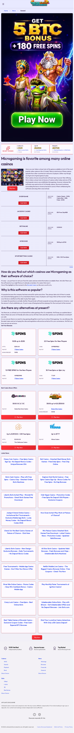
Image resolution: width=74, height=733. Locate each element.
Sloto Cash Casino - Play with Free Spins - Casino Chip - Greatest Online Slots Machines (18, 479)
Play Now (12, 188)
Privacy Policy (69, 727)
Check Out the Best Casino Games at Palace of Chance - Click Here (18, 532)
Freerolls (43, 667)
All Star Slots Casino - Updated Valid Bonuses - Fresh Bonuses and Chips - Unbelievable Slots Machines (55, 551)
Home (6, 11)
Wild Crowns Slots (18, 150)
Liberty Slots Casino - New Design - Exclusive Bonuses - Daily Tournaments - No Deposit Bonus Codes (19, 551)
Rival (5, 670)
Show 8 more (42, 673)
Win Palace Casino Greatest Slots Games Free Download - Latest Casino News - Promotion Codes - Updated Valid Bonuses (55, 534)
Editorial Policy (58, 727)
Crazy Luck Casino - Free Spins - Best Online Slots (18, 603)
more (71, 267)
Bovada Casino (32, 285)
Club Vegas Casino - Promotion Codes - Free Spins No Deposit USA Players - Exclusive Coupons (55, 497)
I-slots (6, 684)
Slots (2, 678)
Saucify (6, 664)
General (43, 670)
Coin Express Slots (36, 150)
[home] (39, 7)
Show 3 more (5, 693)
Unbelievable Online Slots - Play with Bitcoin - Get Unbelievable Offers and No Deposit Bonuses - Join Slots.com (55, 604)
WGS (5, 661)
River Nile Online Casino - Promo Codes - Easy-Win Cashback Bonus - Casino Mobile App (18, 586)
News (14, 11)
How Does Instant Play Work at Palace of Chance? (55, 514)
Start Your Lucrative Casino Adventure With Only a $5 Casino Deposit (55, 621)
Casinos (3, 658)
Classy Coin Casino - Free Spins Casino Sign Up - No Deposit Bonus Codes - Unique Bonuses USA (18, 461)
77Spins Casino (18, 349)
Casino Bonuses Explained (44, 727)
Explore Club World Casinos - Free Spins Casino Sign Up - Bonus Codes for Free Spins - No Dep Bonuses (55, 479)
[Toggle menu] (3, 4)
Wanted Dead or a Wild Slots (57, 150)
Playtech (6, 667)
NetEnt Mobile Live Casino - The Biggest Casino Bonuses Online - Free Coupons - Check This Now (55, 569)
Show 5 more (5, 673)
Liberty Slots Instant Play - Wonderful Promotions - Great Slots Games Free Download (18, 497)
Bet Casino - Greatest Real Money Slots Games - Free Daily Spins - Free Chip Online (55, 461)
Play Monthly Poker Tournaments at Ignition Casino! (55, 585)
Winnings (43, 661)
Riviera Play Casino (56, 409)
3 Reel (5, 681)
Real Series (7, 690)
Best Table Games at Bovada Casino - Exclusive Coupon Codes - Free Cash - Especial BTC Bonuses (18, 622)
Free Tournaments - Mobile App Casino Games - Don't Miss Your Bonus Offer (18, 567)
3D (5, 687)
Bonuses (43, 664)
